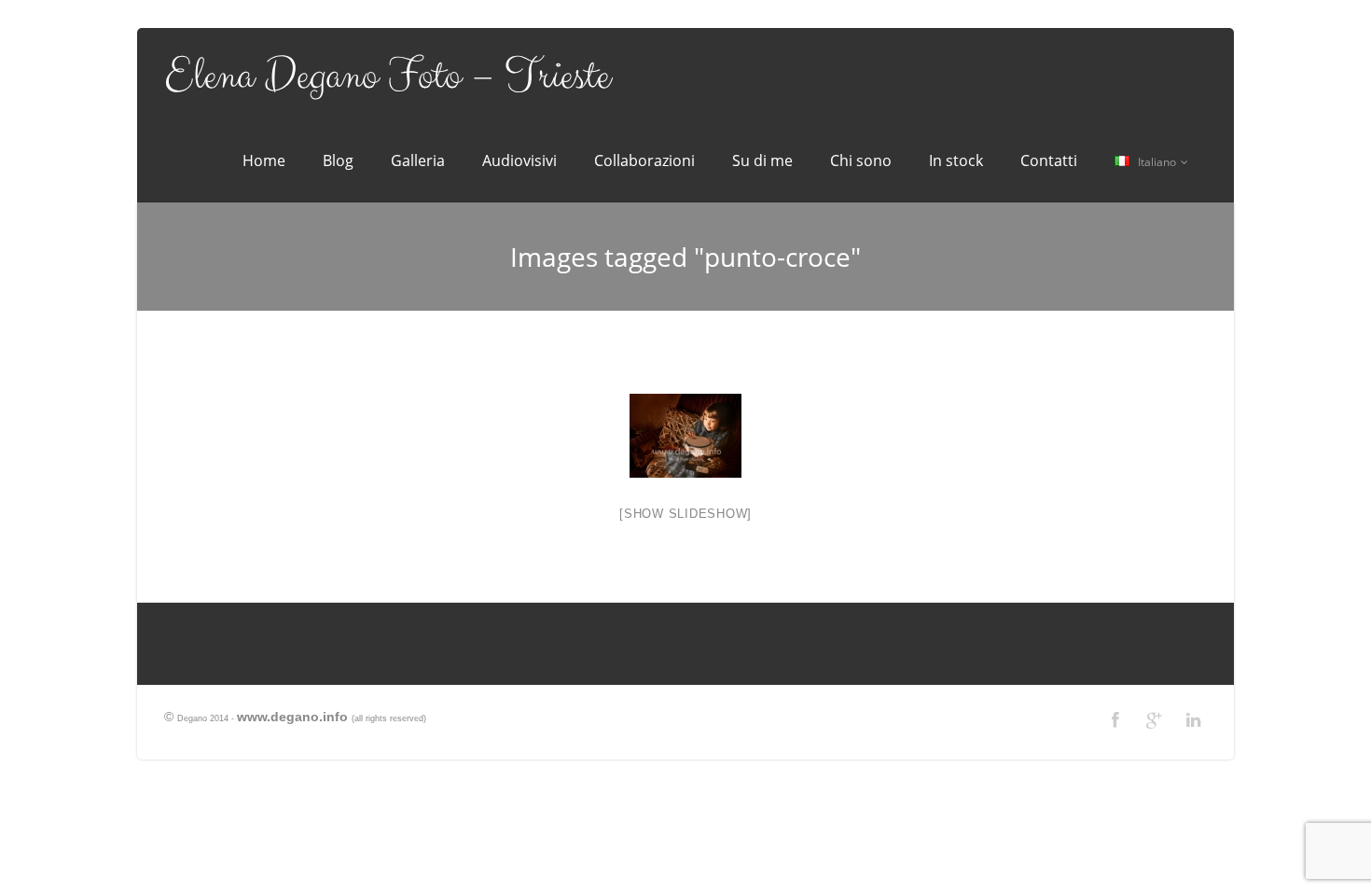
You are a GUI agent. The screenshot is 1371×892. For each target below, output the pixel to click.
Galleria (418, 160)
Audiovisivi (519, 160)
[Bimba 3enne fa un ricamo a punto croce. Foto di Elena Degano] (685, 436)
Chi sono (861, 160)
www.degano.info (292, 716)
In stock (956, 160)
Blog (338, 160)
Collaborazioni (644, 160)
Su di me (762, 160)
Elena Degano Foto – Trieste (387, 76)
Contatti (1048, 160)
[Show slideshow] (685, 514)
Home (263, 160)
